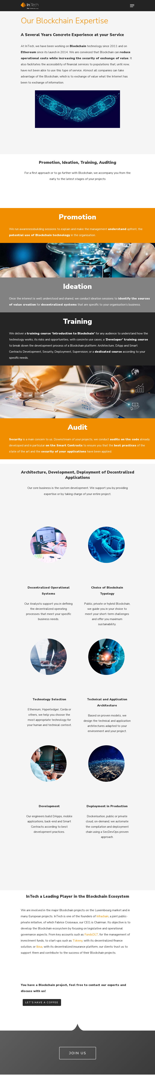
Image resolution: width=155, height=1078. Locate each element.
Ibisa (39, 947)
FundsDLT (91, 934)
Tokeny (77, 941)
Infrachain (102, 916)
